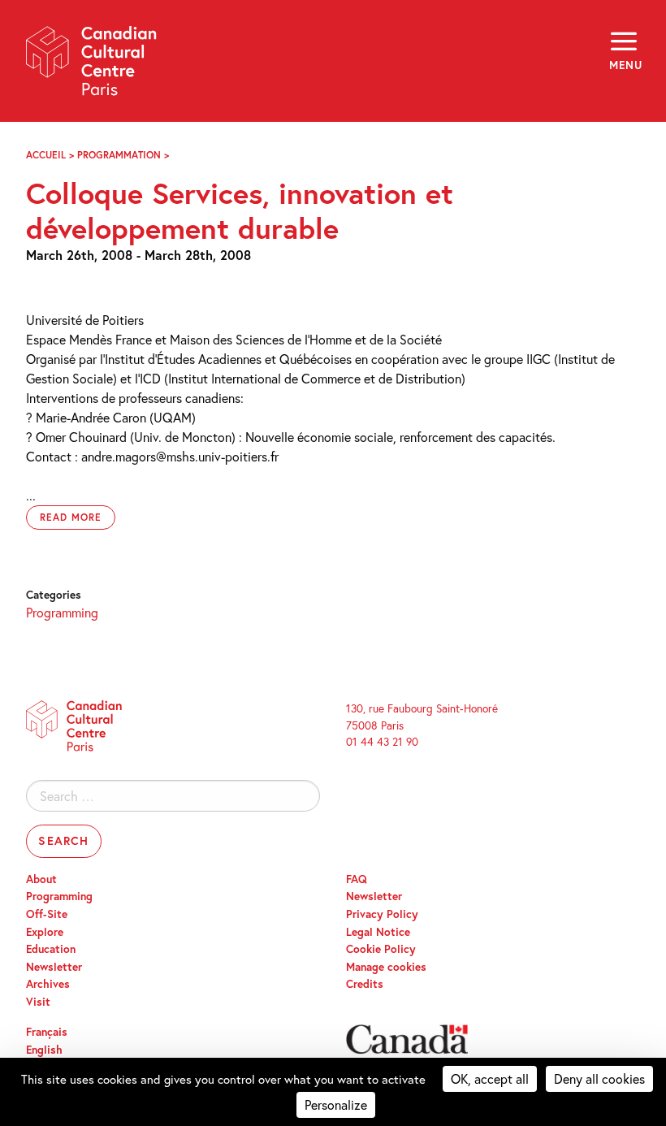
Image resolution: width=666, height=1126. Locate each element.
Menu (624, 65)
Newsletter (54, 966)
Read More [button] (71, 517)
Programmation (119, 155)
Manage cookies (386, 966)
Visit (38, 1001)
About (41, 879)
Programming (62, 612)
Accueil (46, 155)
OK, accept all (490, 1078)
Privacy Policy (382, 914)
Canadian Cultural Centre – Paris (92, 66)
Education (51, 949)
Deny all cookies (599, 1078)
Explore (44, 932)
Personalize (336, 1104)
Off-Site (46, 914)
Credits (364, 984)
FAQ (356, 879)
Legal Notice (378, 932)
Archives (48, 984)
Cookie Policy (381, 949)
